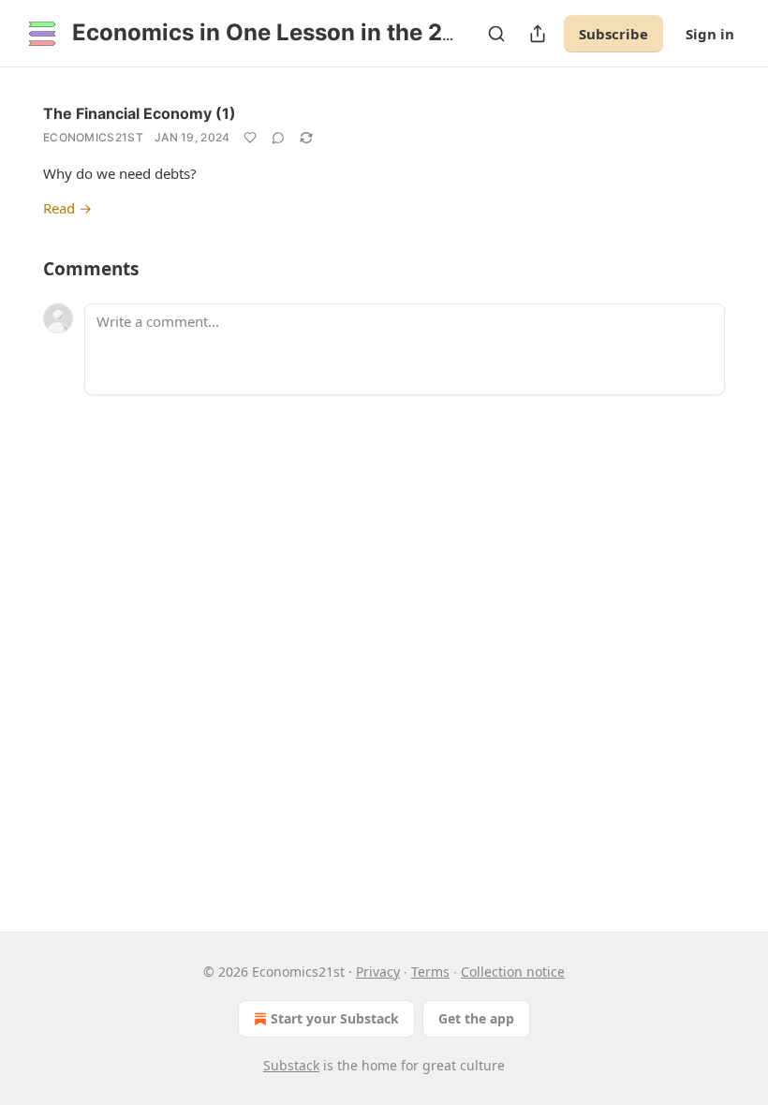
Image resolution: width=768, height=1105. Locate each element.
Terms (430, 971)
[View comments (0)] (278, 137)
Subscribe (613, 33)
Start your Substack (335, 1018)
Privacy (378, 971)
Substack (291, 1065)
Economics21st (93, 137)
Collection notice (513, 971)
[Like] (250, 137)
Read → (67, 208)
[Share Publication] (537, 33)
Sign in (710, 33)
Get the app (476, 1018)
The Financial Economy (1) (139, 113)
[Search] (496, 33)
